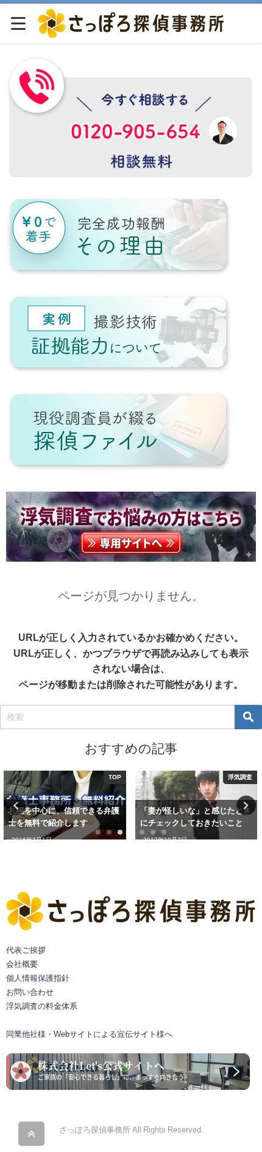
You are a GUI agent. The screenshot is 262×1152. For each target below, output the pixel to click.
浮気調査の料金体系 (41, 1006)
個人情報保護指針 (37, 978)
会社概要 (22, 964)
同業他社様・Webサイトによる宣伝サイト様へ (89, 1034)
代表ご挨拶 (26, 950)
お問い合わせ (30, 992)
